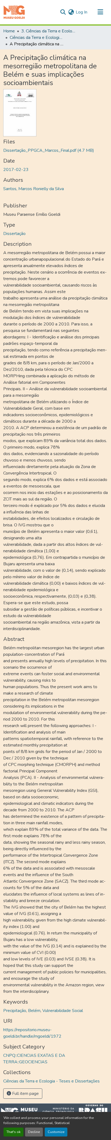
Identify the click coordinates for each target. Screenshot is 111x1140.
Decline (34, 1131)
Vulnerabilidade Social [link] (62, 1011)
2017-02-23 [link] (16, 170)
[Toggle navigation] (100, 12)
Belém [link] (34, 1011)
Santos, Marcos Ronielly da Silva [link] (33, 189)
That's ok (13, 1131)
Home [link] (9, 31)
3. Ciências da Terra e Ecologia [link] (48, 31)
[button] (14, 12)
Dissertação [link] (14, 234)
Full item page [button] (25, 1094)
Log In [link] (81, 12)
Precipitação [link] (14, 1011)
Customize (56, 1131)
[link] (55, 150)
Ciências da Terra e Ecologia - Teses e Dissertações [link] (37, 38)
